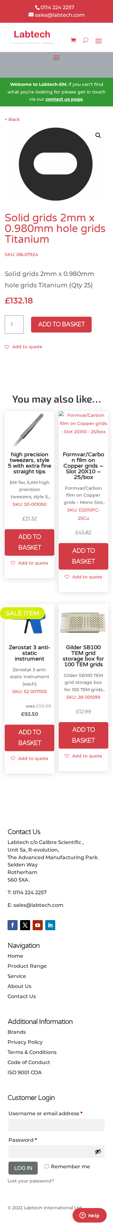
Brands (17, 1032)
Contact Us (22, 996)
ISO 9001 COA (25, 1072)
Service (17, 976)
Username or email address (56, 1113)
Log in (23, 1167)
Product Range (27, 966)
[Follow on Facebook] (13, 925)
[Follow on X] (25, 925)
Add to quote (27, 347)
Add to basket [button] (29, 542)
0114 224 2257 (30, 892)
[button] (98, 135)
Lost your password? (31, 1181)
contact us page (64, 99)
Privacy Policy (25, 1042)
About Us (19, 986)
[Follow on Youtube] (38, 925)
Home (15, 956)
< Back (12, 119)
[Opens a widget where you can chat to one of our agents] (89, 1216)
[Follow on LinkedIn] (50, 925)
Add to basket (61, 324)
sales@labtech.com (38, 905)
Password (34, 1140)
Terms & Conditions (32, 1052)
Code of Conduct (29, 1062)
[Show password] (97, 1151)
